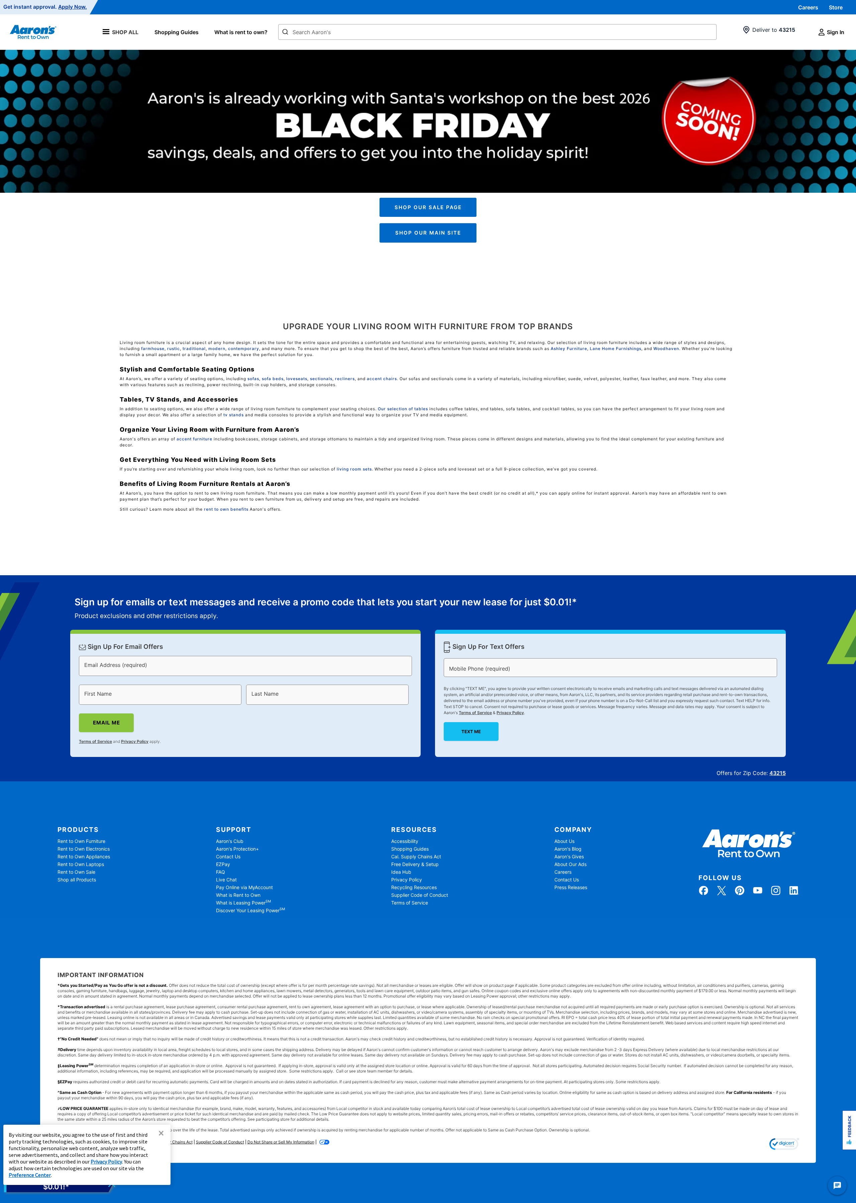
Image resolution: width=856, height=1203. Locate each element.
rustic (173, 348)
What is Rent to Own (238, 895)
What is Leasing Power (243, 903)
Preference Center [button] (30, 1175)
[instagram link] (776, 890)
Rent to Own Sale (76, 872)
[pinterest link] (740, 890)
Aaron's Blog (567, 849)
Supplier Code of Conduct (419, 895)
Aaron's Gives (569, 856)
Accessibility (404, 841)
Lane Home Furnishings (615, 348)
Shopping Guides (176, 32)
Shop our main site (428, 233)
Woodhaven (666, 348)
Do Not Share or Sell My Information (280, 1141)
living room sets (354, 468)
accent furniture (194, 438)
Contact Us (228, 856)
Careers (808, 7)
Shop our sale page (428, 207)
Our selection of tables (403, 408)
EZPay (223, 864)
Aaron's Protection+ (237, 849)
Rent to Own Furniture (81, 841)
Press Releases (570, 887)
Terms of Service (95, 741)
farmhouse (153, 348)
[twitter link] (722, 890)
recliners (345, 378)
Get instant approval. (45, 7)
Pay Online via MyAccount (244, 887)
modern (216, 348)
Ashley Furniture (569, 348)
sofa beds (273, 378)
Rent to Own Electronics (84, 849)
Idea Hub (401, 872)
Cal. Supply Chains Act (416, 856)
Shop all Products (77, 879)
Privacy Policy (134, 741)
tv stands (233, 414)
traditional (194, 348)
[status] (326, 609)
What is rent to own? (241, 32)
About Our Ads (570, 864)
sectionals (321, 378)
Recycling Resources (414, 887)
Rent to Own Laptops (81, 864)
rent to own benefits (226, 509)
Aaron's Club (229, 841)
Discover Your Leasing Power (250, 910)
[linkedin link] (794, 890)
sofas (253, 378)
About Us (564, 841)
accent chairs (382, 378)
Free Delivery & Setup (415, 864)
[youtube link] (758, 890)
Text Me (471, 731)
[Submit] (285, 32)
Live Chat (226, 879)
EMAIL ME (106, 722)
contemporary (243, 348)
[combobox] (497, 32)
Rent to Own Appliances (84, 856)
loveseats (296, 378)
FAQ (220, 872)
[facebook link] (704, 890)
